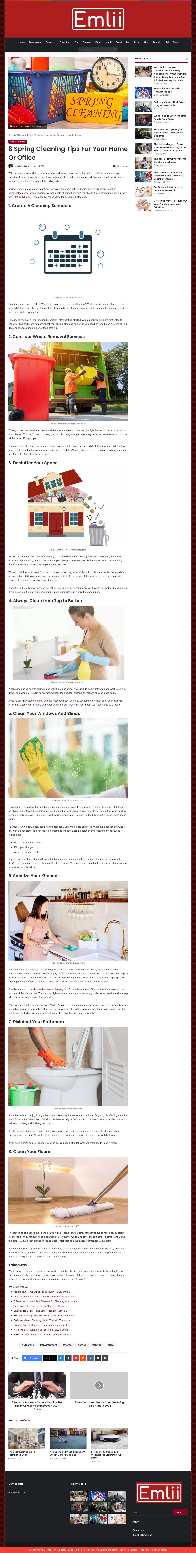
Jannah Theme (36, 1550)
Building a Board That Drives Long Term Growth (170, 104)
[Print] (105, 1358)
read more (112, 450)
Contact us (138, 1530)
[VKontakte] (90, 1358)
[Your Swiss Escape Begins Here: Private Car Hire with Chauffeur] (143, 133)
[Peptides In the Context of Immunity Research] (143, 191)
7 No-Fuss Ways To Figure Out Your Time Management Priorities (170, 204)
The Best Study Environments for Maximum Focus (170, 160)
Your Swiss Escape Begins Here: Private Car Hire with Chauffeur (168, 132)
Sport (119, 42)
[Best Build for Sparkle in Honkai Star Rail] (143, 92)
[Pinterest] (76, 1358)
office (82, 1344)
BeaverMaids (18, 973)
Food (98, 42)
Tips (175, 42)
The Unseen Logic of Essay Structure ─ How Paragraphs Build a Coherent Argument (170, 147)
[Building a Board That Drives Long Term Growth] (143, 106)
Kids (146, 42)
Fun (77, 42)
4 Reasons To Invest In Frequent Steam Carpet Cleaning (67, 1453)
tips (111, 1344)
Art (167, 42)
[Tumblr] (68, 1358)
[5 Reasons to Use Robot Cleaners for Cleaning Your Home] (109, 1438)
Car (128, 42)
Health (108, 42)
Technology (35, 42)
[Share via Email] (98, 1358)
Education (65, 42)
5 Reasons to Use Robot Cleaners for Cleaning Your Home (106, 1454)
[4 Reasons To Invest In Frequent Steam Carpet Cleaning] (68, 1438)
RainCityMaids (23, 196)
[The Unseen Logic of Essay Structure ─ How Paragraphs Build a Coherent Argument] (143, 148)
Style (136, 42)
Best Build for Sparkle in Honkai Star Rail (167, 90)
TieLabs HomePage (142, 1535)
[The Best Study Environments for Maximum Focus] (143, 163)
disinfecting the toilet (116, 1115)
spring (98, 1344)
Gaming (87, 42)
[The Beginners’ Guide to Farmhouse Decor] (26, 1438)
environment (49, 1344)
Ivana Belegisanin (21, 166)
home (68, 1344)
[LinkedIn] (61, 1358)
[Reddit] (83, 1358)
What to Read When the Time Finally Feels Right (170, 117)
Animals (157, 42)
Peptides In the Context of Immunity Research (168, 189)
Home (22, 42)
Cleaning (28, 1344)
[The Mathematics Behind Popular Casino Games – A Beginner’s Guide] (143, 176)
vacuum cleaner (34, 700)
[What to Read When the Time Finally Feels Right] (143, 120)
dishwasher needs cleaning (48, 989)
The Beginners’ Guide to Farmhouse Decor (21, 1453)
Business (50, 42)
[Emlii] (98, 19)
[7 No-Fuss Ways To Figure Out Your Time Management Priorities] (143, 205)
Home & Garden (25, 135)
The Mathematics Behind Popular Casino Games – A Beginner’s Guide (169, 175)
